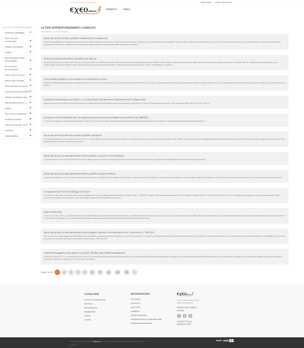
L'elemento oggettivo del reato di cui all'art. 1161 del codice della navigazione (84, 253)
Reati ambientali (53, 212)
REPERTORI (89, 312)
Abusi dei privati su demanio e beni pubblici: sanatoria (73, 135)
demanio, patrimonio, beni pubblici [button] (15, 59)
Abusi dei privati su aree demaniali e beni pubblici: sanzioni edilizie (79, 173)
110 (108, 272)
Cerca (126, 9)
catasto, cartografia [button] (14, 47)
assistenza (206, 2)
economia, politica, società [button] (17, 92)
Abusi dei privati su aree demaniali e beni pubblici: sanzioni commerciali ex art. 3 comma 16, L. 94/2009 (99, 232)
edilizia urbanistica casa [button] (16, 97)
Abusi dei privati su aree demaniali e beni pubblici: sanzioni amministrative (84, 156)
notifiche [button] (9, 130)
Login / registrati (223, 2)
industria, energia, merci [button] (16, 125)
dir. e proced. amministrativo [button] (12, 68)
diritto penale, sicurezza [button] (16, 86)
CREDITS (74, 345)
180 (126, 272)
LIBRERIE (135, 311)
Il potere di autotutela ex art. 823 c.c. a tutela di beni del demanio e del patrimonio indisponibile (95, 99)
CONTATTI (135, 303)
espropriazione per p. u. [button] (16, 103)
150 (117, 272)
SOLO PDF (135, 307)
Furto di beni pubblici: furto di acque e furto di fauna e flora (75, 79)
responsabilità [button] (11, 136)
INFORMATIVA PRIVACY (141, 323)
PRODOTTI (111, 9)
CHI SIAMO (136, 299)
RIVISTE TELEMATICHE (95, 300)
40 (92, 272)
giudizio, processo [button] (13, 119)
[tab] (18, 33)
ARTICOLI (88, 304)
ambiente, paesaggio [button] (14, 33)
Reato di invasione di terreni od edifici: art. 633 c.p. (70, 58)
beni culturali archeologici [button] (11, 40)
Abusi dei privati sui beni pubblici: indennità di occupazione (75, 38)
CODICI (87, 316)
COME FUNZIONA (139, 315)
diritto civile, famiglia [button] (14, 81)
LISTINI (87, 320)
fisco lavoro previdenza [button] (16, 114)
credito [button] (8, 52)
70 (100, 272)
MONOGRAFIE (90, 308)
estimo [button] (8, 108)
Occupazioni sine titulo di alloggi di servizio (67, 191)
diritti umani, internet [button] (15, 75)
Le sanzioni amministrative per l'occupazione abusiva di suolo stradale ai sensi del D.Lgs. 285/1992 (96, 117)
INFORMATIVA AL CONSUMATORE (146, 319)
